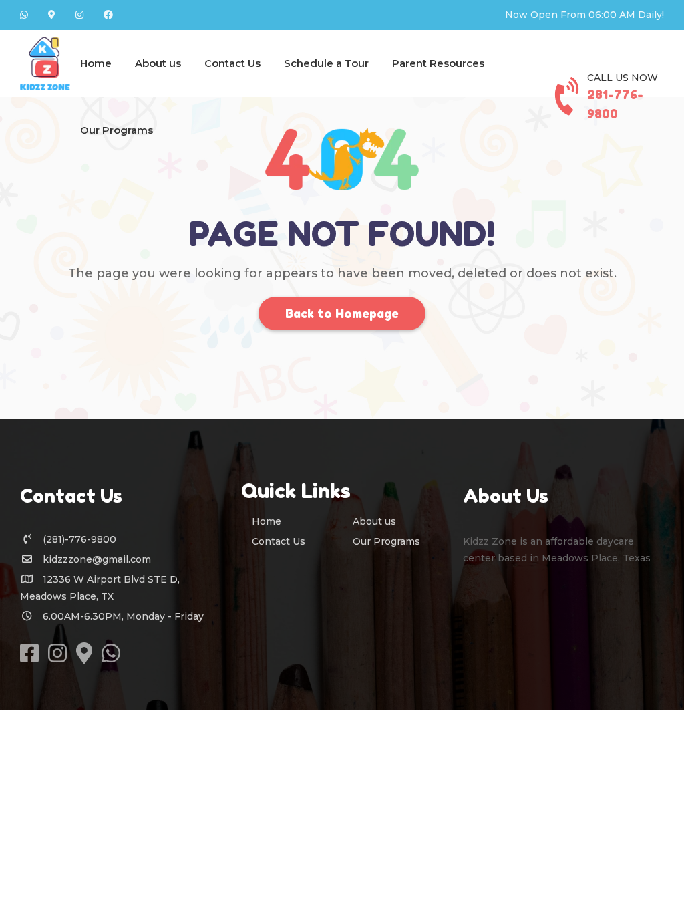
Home (96, 63)
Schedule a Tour (326, 63)
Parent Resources (438, 63)
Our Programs (116, 130)
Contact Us (232, 63)
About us (158, 63)
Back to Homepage (342, 313)
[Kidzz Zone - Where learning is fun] (45, 63)
